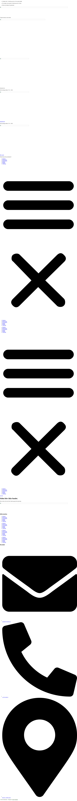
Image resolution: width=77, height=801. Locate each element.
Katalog (3, 161)
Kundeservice (2, 121)
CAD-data (4, 163)
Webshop (4, 158)
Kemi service (4, 159)
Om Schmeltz (4, 160)
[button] (38, 242)
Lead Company (15, 799)
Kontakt (3, 162)
